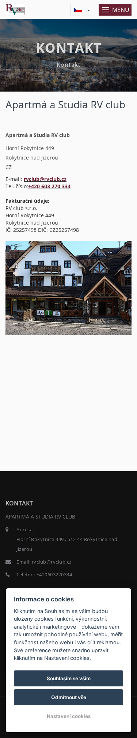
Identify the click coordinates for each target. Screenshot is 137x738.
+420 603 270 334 (49, 186)
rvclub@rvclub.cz (45, 179)
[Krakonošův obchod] (68, 287)
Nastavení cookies (69, 716)
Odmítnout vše (68, 697)
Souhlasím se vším (69, 678)
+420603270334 (54, 574)
